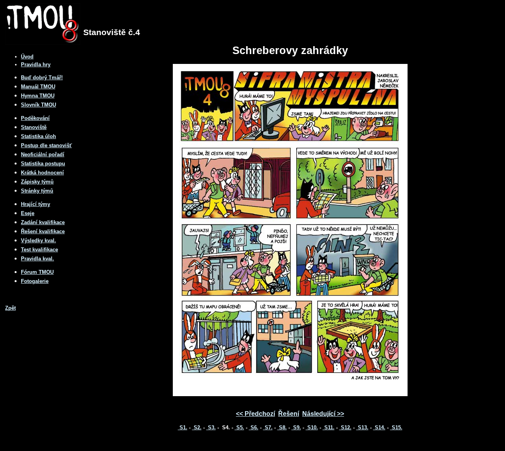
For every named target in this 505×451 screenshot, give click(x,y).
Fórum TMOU (37, 272)
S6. (253, 427)
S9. (296, 427)
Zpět (10, 308)
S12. (345, 427)
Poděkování (35, 118)
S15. (396, 427)
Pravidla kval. (37, 259)
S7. (268, 427)
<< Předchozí (255, 413)
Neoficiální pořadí (42, 154)
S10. (312, 427)
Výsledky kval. (38, 240)
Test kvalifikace (39, 250)
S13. (362, 427)
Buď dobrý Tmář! (42, 77)
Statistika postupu (43, 164)
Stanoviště (34, 127)
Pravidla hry (35, 64)
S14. (379, 427)
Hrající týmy (35, 204)
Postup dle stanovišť (46, 145)
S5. (239, 427)
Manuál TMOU (38, 87)
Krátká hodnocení (42, 173)
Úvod (27, 57)
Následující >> (323, 413)
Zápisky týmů (37, 182)
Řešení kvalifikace (43, 231)
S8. (282, 427)
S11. (329, 427)
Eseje (27, 213)
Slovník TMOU (38, 105)
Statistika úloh (38, 136)
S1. (182, 427)
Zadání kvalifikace (43, 222)
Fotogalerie (35, 281)
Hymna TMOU (37, 96)
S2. (197, 427)
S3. (211, 427)
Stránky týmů (37, 191)
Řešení (288, 413)
